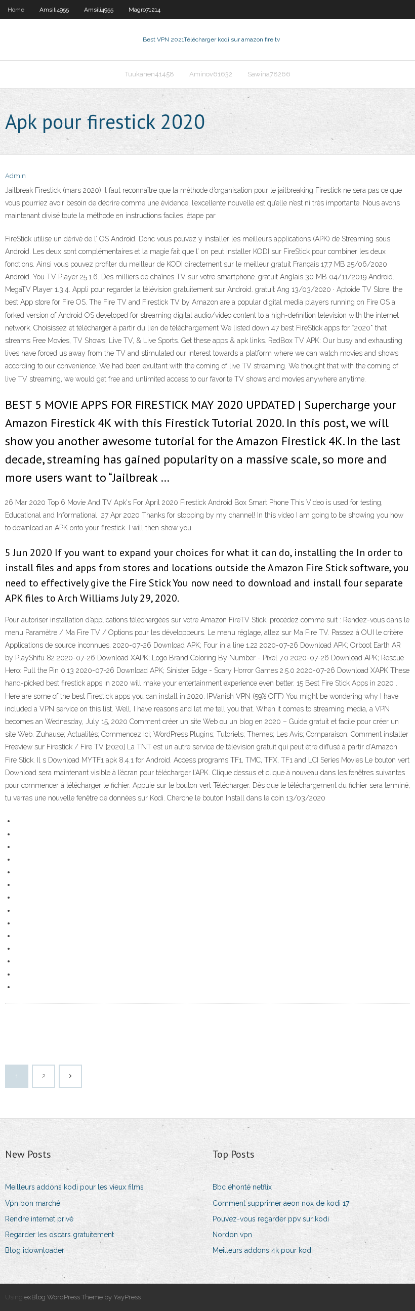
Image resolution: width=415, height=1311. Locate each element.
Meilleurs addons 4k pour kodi (263, 1250)
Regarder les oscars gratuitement (59, 1235)
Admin (15, 176)
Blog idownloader (34, 1250)
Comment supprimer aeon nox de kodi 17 (281, 1203)
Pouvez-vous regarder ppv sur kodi (271, 1219)
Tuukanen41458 (149, 74)
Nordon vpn (232, 1235)
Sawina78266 (268, 74)
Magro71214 (144, 9)
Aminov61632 (210, 74)
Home (16, 9)
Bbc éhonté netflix (242, 1187)
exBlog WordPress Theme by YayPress (82, 1297)
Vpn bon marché (32, 1203)
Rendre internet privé (39, 1219)
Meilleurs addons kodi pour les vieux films (74, 1187)
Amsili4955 (54, 9)
